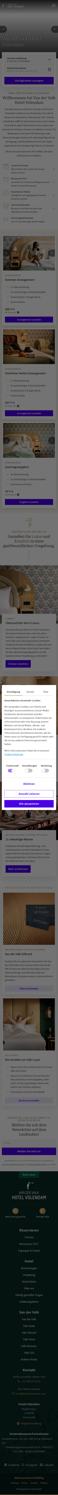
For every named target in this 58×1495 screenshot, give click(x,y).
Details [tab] (30, 691)
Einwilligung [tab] (13, 691)
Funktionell (12, 765)
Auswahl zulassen (29, 794)
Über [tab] (45, 691)
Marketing (46, 765)
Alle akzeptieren (29, 803)
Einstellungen (29, 765)
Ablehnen (29, 784)
